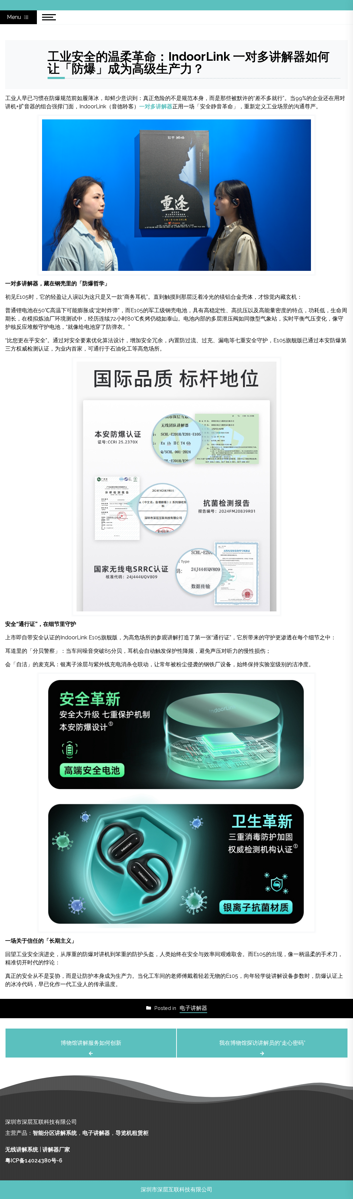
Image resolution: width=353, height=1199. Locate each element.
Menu (14, 17)
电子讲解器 (193, 1008)
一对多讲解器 (155, 106)
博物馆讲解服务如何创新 (91, 1043)
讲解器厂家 (56, 1149)
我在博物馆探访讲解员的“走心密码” (262, 1043)
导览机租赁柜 (132, 1133)
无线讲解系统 (21, 1149)
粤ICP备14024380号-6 (33, 1160)
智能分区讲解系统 (55, 1133)
